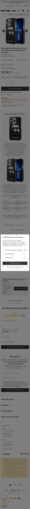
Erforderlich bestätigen (15, 267)
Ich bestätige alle (15, 263)
